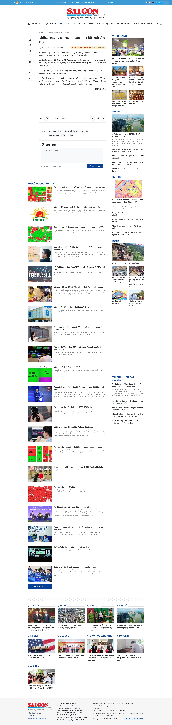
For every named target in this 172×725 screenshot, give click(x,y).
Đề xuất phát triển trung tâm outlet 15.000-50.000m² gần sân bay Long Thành (118, 82)
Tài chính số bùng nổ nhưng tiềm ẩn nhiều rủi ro (72, 507)
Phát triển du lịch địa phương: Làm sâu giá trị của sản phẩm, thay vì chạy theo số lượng (136, 282)
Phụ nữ (136, 24)
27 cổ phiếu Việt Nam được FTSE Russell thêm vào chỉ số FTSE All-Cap (79, 268)
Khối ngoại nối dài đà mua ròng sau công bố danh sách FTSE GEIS (79, 227)
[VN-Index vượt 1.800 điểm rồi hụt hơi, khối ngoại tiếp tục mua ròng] (40, 194)
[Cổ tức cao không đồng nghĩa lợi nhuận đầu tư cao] (40, 434)
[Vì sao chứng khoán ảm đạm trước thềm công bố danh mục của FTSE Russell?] (40, 334)
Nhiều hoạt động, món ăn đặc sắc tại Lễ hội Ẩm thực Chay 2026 (41, 687)
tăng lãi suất (84, 131)
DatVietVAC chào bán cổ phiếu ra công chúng (71, 547)
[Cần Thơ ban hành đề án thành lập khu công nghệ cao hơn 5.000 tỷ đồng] (128, 189)
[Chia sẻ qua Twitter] (30, 51)
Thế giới (71, 24)
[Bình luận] (30, 73)
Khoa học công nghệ (149, 24)
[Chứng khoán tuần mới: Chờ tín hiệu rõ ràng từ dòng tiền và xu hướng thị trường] (40, 254)
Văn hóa (100, 24)
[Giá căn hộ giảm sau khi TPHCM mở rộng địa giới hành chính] (128, 123)
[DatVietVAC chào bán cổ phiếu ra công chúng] (40, 554)
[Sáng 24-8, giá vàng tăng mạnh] (136, 95)
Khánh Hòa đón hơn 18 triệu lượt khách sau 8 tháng (119, 280)
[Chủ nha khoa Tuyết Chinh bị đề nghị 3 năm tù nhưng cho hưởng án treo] (100, 615)
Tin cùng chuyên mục (41, 183)
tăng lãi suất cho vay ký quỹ (57, 135)
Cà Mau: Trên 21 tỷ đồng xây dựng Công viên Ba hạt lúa (127, 221)
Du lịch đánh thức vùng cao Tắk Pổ (126, 263)
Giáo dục (81, 24)
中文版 (100, 2)
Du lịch (116, 240)
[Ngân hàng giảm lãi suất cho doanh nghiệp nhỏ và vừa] (40, 574)
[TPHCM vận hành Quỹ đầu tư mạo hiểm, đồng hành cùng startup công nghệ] (100, 646)
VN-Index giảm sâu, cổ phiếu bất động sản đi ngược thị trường (78, 447)
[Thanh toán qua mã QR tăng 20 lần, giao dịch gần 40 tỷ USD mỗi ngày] (40, 394)
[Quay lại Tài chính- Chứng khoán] (30, 79)
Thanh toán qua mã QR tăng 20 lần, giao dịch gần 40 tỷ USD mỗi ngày (79, 388)
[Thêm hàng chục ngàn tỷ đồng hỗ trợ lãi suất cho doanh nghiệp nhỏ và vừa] (40, 534)
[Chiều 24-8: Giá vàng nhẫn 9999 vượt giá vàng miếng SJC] (119, 95)
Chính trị (36, 24)
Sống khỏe (91, 24)
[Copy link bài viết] (30, 67)
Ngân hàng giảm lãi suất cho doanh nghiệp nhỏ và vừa (75, 567)
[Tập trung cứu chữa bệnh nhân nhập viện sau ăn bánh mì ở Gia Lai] (130, 646)
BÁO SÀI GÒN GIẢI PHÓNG (86, 13)
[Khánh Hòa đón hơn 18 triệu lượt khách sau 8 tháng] (119, 271)
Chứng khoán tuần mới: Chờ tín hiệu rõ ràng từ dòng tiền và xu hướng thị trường (78, 248)
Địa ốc (116, 111)
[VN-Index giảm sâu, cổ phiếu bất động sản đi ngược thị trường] (40, 454)
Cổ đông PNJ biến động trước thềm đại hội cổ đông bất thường (78, 287)
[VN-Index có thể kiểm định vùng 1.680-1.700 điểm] (40, 414)
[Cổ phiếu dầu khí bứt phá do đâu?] (40, 374)
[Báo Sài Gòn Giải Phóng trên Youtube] (150, 3)
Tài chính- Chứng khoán (59, 32)
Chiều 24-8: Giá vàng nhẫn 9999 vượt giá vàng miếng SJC (119, 103)
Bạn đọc (109, 24)
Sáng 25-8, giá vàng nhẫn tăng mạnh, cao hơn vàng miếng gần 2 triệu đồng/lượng (136, 81)
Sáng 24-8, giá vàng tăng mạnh (136, 102)
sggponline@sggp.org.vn (38, 719)
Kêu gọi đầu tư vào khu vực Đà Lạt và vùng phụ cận (127, 214)
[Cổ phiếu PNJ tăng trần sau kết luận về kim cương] (40, 314)
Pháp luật (54, 24)
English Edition (61, 2)
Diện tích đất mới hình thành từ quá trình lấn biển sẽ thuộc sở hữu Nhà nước (127, 163)
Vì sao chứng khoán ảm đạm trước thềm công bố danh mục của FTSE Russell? (78, 328)
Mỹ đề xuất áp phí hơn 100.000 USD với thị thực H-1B (40, 656)
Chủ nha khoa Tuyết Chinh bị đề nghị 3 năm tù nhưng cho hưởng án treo (99, 627)
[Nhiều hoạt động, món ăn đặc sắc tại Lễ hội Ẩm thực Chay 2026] (41, 676)
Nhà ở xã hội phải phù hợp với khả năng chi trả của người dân (128, 157)
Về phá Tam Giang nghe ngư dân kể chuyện (135, 303)
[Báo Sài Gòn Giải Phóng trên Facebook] (147, 3)
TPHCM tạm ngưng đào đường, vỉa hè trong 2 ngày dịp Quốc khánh (71, 626)
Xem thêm (160, 24)
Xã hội (45, 24)
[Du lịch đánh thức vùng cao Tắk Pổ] (128, 252)
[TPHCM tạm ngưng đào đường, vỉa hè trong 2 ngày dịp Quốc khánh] (71, 615)
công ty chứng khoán (55, 131)
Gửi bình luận (97, 166)
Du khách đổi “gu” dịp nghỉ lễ (118, 302)
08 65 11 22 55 (34, 716)
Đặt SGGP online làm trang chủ (134, 719)
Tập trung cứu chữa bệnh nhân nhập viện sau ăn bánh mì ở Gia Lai (129, 657)
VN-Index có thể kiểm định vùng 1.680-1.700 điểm (73, 407)
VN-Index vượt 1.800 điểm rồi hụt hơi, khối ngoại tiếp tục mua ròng (79, 187)
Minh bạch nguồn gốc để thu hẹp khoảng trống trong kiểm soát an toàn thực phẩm (128, 60)
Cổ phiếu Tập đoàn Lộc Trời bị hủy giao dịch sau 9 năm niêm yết (78, 207)
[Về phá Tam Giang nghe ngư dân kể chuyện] (136, 295)
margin (71, 135)
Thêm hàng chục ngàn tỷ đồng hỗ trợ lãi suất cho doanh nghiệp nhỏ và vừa (78, 528)
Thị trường (119, 35)
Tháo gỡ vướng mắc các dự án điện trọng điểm (126, 227)
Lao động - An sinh (123, 24)
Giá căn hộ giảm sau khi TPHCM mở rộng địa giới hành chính (128, 135)
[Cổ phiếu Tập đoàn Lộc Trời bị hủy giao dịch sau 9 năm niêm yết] (40, 214)
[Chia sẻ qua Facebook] (30, 45)
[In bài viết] (30, 62)
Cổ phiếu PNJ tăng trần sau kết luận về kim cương (73, 307)
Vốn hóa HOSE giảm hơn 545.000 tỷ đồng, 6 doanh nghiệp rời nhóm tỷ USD (78, 348)
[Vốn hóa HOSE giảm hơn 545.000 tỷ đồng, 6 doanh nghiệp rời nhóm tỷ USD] (40, 354)
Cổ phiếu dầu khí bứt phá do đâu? (67, 367)
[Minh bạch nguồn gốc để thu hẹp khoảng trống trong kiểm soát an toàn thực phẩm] (128, 47)
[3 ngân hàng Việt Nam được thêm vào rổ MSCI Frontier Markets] (40, 474)
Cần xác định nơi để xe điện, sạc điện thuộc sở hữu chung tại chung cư (127, 150)
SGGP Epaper (109, 2)
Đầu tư (116, 177)
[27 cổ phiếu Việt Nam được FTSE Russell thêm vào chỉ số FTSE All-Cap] (40, 274)
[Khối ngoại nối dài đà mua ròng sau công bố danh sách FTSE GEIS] (40, 234)
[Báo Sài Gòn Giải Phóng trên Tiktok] (153, 3)
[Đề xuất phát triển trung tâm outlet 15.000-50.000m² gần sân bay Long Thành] (119, 71)
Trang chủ (29, 24)
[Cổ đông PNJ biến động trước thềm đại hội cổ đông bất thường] (40, 294)
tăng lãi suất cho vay (71, 131)
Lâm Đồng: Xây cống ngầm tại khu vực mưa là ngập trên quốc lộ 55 (128, 234)
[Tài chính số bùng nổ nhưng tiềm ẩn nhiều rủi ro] (40, 514)
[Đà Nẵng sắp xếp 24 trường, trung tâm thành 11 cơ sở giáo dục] (71, 646)
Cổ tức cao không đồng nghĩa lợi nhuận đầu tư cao (73, 427)
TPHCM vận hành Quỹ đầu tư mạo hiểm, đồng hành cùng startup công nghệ (100, 657)
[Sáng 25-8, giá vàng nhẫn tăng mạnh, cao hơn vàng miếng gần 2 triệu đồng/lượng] (136, 71)
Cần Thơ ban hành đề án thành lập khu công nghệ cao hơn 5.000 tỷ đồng (127, 201)
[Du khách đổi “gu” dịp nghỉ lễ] (119, 295)
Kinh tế (63, 24)
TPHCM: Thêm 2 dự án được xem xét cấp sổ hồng (127, 170)
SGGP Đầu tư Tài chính (89, 2)
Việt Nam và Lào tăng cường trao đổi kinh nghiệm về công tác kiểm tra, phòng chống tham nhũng (41, 627)
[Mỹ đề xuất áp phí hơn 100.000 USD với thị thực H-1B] (41, 646)
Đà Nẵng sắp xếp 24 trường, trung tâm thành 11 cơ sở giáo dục (71, 656)
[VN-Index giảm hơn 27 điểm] (40, 494)
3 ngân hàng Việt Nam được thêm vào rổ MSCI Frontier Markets (78, 467)
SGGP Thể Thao (74, 2)
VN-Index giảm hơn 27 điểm (64, 487)
